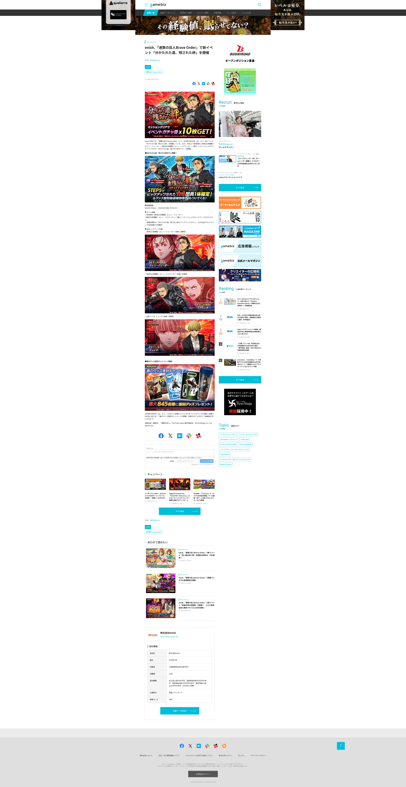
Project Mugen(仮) (245, 444)
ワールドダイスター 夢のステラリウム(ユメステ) (235, 459)
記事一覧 (151, 12)
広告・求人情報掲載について (169, 755)
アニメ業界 (231, 12)
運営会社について (146, 755)
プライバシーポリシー (258, 755)
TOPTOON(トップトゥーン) (228, 439)
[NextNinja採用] (240, 402)
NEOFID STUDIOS (225, 464)
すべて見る (180, 511)
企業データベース (167, 12)
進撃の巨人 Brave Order (153, 72)
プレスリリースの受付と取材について (199, 755)
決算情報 (217, 12)
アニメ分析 (246, 12)
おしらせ (241, 755)
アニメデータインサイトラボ (248, 434)
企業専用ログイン (202, 774)
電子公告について (225, 755)
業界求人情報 (186, 12)
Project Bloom (225, 454)
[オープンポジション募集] (240, 53)
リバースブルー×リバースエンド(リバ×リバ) (234, 449)
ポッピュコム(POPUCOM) (228, 444)
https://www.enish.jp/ (167, 637)
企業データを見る (180, 711)
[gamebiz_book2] (240, 82)
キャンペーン (151, 42)
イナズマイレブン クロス (227, 434)
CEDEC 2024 (245, 439)
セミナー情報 (202, 12)
